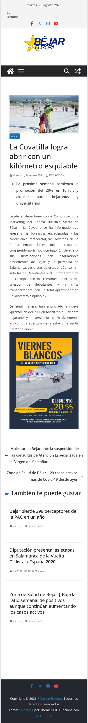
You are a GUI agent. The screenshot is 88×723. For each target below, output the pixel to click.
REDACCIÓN (57, 175)
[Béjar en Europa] (10, 71)
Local (14, 136)
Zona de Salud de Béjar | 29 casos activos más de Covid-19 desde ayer (42, 476)
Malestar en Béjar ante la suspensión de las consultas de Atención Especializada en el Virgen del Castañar (46, 455)
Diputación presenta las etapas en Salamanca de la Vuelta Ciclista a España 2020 (42, 556)
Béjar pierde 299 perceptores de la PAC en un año (42, 514)
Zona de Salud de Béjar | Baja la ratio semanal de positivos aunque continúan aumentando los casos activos (42, 603)
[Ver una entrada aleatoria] (77, 71)
